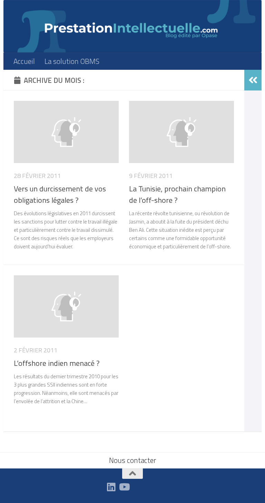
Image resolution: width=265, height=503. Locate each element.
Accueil (24, 61)
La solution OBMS (72, 61)
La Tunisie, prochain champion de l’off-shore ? (177, 194)
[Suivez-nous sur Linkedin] (111, 487)
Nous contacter (132, 460)
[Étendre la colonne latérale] (253, 80)
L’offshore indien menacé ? (57, 363)
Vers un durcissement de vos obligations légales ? (60, 194)
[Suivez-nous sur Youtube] (124, 487)
